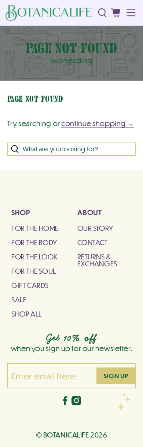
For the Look (34, 256)
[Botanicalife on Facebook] (65, 402)
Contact (92, 242)
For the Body (34, 242)
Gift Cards (30, 285)
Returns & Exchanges (97, 260)
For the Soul (33, 270)
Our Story (95, 228)
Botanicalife (66, 434)
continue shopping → (97, 123)
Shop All (26, 313)
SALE (18, 299)
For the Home (35, 228)
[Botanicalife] (49, 13)
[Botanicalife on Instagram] (76, 402)
